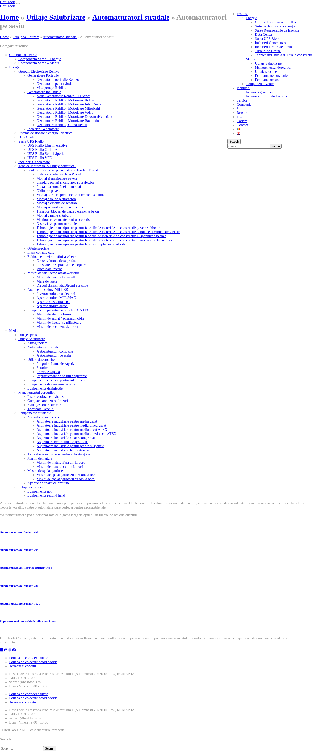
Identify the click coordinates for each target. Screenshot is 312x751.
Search (234, 141)
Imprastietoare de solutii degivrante (62, 376)
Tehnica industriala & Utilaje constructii (283, 55)
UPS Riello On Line (42, 149)
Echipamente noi (39, 491)
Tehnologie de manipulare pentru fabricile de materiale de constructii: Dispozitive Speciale (101, 236)
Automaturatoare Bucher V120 (20, 603)
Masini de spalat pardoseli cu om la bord (66, 479)
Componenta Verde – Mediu (38, 63)
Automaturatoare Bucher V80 (19, 585)
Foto (240, 117)
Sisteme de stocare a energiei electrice (45, 133)
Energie (251, 18)
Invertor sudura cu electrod (56, 294)
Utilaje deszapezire (41, 359)
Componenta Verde (260, 84)
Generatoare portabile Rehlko (58, 79)
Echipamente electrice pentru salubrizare (56, 380)
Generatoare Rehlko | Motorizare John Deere (69, 104)
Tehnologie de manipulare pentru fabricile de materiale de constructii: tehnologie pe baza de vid (105, 240)
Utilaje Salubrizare (268, 63)
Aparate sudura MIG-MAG (56, 298)
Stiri (240, 108)
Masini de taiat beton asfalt (56, 277)
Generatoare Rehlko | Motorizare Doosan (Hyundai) (74, 116)
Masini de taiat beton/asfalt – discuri (53, 273)
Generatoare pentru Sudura (56, 84)
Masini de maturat (40, 458)
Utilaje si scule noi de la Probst (59, 174)
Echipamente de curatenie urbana (51, 384)
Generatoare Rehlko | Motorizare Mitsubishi (68, 108)
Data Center (263, 34)
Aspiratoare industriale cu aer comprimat (66, 438)
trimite (276, 146)
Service (242, 100)
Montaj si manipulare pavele (57, 178)
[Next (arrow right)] (304, 375)
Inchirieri (243, 88)
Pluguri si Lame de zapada (56, 364)
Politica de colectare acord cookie (33, 662)
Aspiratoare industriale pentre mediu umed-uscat (71, 425)
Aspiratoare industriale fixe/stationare (63, 450)
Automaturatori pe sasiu (54, 355)
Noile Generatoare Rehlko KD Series (63, 96)
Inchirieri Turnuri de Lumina (266, 96)
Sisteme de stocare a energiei (275, 26)
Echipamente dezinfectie (45, 388)
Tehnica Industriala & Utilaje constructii (47, 166)
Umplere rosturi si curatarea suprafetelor (65, 182)
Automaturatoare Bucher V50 (19, 532)
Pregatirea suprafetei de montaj (59, 186)
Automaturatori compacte (55, 351)
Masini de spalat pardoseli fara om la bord (67, 475)
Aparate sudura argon (52, 306)
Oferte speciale (38, 248)
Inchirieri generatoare (261, 92)
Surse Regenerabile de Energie (277, 30)
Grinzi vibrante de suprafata (57, 261)
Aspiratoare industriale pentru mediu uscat (67, 421)
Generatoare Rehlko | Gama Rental (62, 125)
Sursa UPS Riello (267, 38)
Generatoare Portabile (43, 75)
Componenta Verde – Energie (39, 59)
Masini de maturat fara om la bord (61, 462)
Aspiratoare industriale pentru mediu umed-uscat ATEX (76, 434)
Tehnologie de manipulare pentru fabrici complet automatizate (81, 244)
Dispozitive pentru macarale (57, 224)
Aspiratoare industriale (43, 417)
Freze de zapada (48, 372)
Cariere (242, 121)
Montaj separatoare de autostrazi (60, 207)
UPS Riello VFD (39, 158)
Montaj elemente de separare (57, 203)
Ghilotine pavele (48, 191)
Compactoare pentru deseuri (47, 401)
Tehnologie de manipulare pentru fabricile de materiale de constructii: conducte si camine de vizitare (108, 232)
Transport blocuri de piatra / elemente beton (68, 211)
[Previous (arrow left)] (8, 375)
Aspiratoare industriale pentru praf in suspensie (70, 446)
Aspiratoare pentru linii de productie (62, 442)
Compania (244, 104)
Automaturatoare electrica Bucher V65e (26, 567)
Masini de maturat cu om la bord (60, 466)
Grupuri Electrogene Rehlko (275, 22)
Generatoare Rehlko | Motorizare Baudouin (68, 121)
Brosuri (242, 113)
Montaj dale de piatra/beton (56, 199)
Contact (242, 125)
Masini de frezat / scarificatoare (59, 322)
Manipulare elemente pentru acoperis (63, 219)
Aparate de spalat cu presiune (48, 483)
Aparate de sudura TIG (53, 302)
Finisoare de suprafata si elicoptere (61, 265)
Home (9, 17)
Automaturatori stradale (130, 17)
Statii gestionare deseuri (44, 405)
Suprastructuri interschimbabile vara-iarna (28, 621)
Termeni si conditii (22, 666)
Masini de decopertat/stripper (57, 326)
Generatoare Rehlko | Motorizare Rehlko (66, 100)
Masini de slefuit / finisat (54, 314)
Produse (242, 14)
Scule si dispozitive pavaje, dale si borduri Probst (62, 170)
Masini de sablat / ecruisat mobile (60, 318)
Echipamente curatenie (271, 76)
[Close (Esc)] (307, 5)
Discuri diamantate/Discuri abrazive (62, 285)
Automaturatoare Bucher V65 (19, 550)
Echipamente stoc (267, 80)
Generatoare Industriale (44, 92)
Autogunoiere (37, 343)
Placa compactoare (40, 252)
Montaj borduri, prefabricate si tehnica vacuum (70, 195)
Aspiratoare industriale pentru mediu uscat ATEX (72, 429)
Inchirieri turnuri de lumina (274, 47)
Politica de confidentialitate (28, 658)
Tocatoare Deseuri (40, 409)
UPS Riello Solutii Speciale (47, 154)
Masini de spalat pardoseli (46, 471)
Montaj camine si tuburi (54, 215)
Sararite (42, 368)
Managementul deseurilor (273, 67)
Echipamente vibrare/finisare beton (52, 256)
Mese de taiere (47, 281)
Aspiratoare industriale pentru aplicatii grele (58, 454)
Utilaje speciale (266, 71)
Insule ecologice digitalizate (47, 396)
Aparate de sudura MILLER (47, 289)
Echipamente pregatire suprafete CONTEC (58, 310)
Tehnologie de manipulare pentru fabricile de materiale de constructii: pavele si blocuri (98, 228)
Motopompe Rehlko (51, 88)
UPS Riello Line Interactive (47, 145)
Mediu (250, 59)
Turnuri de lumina (268, 51)
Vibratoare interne (49, 269)
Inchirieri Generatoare (270, 43)
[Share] (297, 5)
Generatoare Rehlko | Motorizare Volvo (65, 112)
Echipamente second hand (46, 495)
